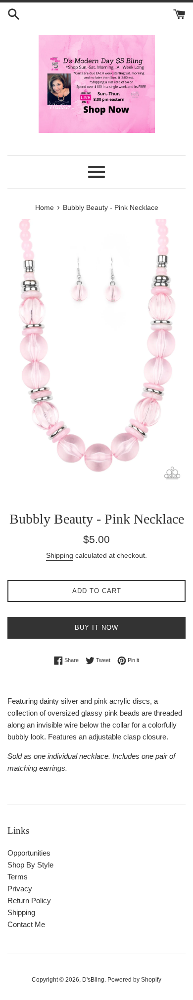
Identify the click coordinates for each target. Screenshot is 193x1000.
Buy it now (96, 627)
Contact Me (26, 924)
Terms (17, 876)
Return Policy (29, 900)
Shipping (59, 555)
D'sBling (93, 979)
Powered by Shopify (134, 979)
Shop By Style (30, 865)
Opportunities (28, 853)
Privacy (19, 888)
